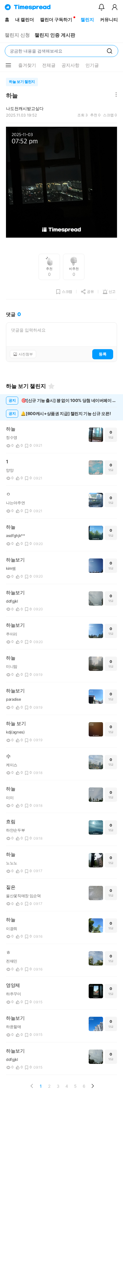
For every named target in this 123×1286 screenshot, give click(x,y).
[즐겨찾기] (51, 386)
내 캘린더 (24, 19)
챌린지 (87, 19)
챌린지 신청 (17, 35)
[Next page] (92, 1086)
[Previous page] (32, 1086)
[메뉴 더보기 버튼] (8, 65)
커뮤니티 (109, 19)
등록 (103, 354)
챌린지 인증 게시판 (55, 35)
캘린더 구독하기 (56, 19)
